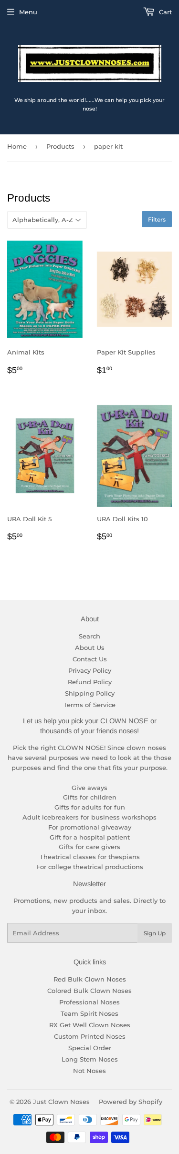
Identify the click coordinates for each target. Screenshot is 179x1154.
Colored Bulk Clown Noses (89, 990)
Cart (164, 12)
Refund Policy (90, 682)
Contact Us (90, 659)
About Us (90, 647)
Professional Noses (89, 1002)
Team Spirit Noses (89, 1013)
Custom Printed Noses (90, 1036)
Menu (28, 12)
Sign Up (155, 933)
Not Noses (89, 1070)
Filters (157, 219)
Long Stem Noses (90, 1059)
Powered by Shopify (130, 1101)
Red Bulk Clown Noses (89, 979)
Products (60, 146)
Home (17, 146)
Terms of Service (89, 705)
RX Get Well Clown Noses (89, 1025)
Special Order (89, 1048)
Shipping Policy (90, 693)
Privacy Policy (89, 670)
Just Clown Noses (61, 1101)
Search (89, 636)
